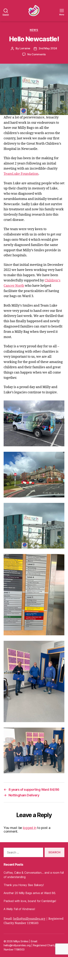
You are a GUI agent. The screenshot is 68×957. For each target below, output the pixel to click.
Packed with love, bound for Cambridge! (30, 901)
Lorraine (25, 48)
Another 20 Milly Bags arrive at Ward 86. (30, 893)
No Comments (36, 54)
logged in (29, 828)
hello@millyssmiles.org (29, 919)
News (34, 29)
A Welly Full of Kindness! (19, 909)
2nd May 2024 (48, 48)
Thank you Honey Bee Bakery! (24, 885)
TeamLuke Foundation (21, 174)
